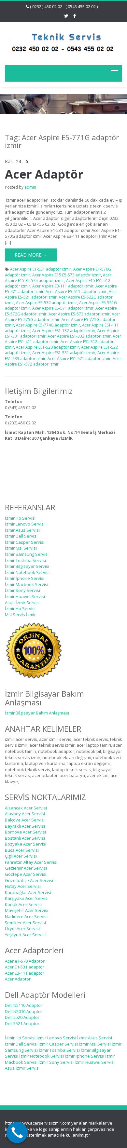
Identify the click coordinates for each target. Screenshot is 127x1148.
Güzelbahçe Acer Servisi (29, 880)
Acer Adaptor (18, 979)
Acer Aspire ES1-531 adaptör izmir (63, 352)
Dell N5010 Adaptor (23, 1011)
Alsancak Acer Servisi (26, 808)
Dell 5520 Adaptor (22, 1017)
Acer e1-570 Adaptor (25, 961)
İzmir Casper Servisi (24, 542)
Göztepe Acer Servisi (25, 874)
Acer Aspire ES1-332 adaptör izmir (79, 336)
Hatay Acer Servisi (23, 886)
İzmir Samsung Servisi (27, 554)
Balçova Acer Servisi (25, 820)
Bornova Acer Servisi (25, 832)
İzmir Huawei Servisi (25, 596)
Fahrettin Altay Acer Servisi (31, 862)
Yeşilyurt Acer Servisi (25, 935)
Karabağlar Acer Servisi (28, 892)
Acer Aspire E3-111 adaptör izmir (62, 286)
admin (30, 187)
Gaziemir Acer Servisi (26, 868)
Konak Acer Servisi (23, 904)
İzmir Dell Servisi (21, 536)
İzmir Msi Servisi (21, 548)
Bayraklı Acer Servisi (25, 826)
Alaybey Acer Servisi (25, 814)
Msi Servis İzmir (20, 615)
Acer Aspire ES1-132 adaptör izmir (63, 330)
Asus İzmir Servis (22, 603)
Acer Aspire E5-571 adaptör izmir (62, 308)
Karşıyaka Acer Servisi (27, 898)
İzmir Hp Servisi (20, 518)
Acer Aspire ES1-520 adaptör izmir (47, 347)
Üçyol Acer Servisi (22, 928)
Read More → (31, 255)
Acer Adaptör (44, 174)
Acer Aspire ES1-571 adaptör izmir (79, 358)
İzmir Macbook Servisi (26, 584)
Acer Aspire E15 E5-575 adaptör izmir (58, 277)
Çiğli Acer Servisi (21, 856)
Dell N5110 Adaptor (23, 1005)
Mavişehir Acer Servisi (26, 910)
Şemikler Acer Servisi (25, 923)
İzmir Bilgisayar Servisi (27, 566)
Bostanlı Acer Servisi (25, 838)
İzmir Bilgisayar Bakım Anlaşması (37, 713)
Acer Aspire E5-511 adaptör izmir (76, 291)
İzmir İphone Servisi (24, 578)
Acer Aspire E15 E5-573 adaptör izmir (66, 275)
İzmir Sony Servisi (22, 590)
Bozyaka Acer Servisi (25, 844)
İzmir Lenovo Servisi (25, 524)
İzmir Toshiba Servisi (25, 560)
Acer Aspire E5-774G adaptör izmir (48, 325)
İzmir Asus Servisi (22, 530)
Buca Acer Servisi (22, 850)
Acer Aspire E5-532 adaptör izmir (46, 302)
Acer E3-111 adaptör (24, 973)
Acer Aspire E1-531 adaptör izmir (40, 269)
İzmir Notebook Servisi (27, 572)
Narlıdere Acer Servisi (26, 916)
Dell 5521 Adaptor (22, 1023)
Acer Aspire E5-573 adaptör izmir (79, 314)
